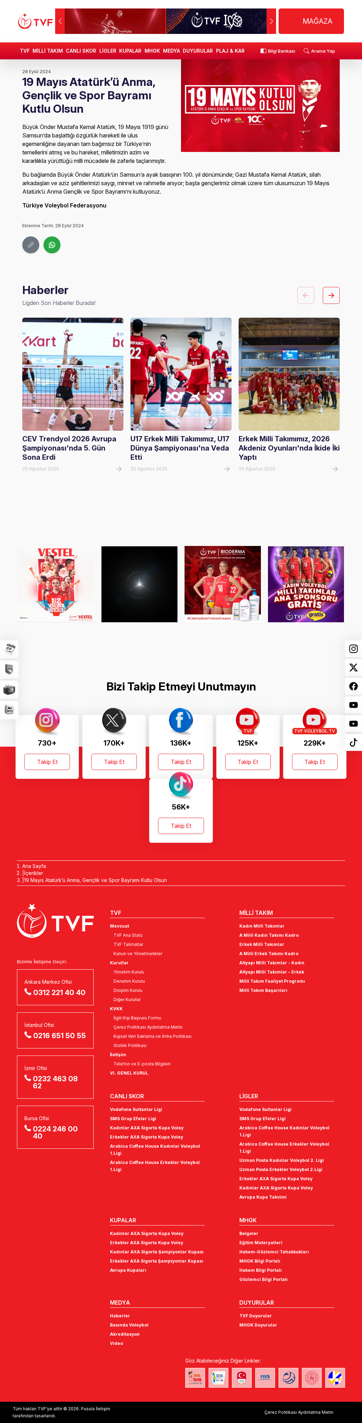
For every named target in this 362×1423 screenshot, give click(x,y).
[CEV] (335, 1378)
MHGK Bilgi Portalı (259, 1261)
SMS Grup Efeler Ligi (133, 1118)
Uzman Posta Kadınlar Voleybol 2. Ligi (281, 1160)
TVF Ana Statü (127, 935)
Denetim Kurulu (129, 981)
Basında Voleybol (129, 1325)
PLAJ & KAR (230, 51)
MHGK (152, 51)
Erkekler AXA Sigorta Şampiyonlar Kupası (156, 1261)
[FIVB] (265, 1378)
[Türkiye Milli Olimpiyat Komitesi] (242, 1378)
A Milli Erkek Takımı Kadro (268, 953)
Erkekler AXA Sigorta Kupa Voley (146, 1137)
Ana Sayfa (34, 866)
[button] (271, 21)
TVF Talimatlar (128, 944)
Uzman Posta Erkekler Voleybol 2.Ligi (280, 1169)
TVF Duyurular (255, 1315)
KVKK (116, 1008)
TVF (25, 51)
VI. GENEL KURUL (129, 1073)
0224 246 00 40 (55, 1132)
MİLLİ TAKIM (48, 51)
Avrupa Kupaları (128, 1270)
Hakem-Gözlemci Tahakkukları (274, 1251)
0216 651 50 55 (59, 1035)
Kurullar (119, 962)
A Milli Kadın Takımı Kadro (269, 935)
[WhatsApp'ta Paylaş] (51, 244)
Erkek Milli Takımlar (261, 944)
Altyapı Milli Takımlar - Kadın (271, 962)
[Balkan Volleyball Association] (288, 1378)
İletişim (118, 1054)
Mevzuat (119, 926)
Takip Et (47, 761)
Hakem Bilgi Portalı (260, 1270)
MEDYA (171, 51)
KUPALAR (130, 51)
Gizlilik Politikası (130, 1045)
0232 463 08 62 (55, 1082)
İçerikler (33, 873)
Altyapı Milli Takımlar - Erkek (271, 972)
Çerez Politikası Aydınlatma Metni (147, 1027)
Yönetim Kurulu (128, 972)
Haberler (120, 1315)
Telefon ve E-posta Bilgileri (141, 1063)
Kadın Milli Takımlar (262, 926)
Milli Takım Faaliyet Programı (272, 981)
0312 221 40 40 (59, 992)
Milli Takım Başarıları (263, 990)
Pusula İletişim (95, 1408)
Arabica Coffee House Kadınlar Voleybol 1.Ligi (155, 1149)
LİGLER (107, 51)
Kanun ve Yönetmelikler (137, 953)
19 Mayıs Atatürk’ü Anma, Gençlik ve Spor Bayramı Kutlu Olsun (95, 880)
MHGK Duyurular (258, 1325)
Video (116, 1343)
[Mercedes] (65, 584)
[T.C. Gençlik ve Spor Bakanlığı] (312, 1378)
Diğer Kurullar (127, 999)
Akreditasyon (125, 1334)
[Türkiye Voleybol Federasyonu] (35, 21)
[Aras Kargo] (315, 584)
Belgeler (248, 1233)
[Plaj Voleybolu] (218, 1378)
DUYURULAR (198, 51)
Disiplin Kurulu (127, 990)
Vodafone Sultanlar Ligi (136, 1109)
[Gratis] (231, 584)
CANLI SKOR (81, 51)
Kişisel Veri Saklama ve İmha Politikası (152, 1036)
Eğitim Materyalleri (260, 1242)
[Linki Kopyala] (30, 244)
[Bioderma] (148, 584)
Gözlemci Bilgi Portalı (263, 1279)
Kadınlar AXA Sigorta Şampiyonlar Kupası (157, 1251)
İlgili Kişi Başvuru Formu (137, 1018)
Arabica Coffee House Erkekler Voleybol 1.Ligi (155, 1166)
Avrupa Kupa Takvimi (263, 1197)
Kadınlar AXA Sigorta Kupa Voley (146, 1127)
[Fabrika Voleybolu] (195, 1378)
